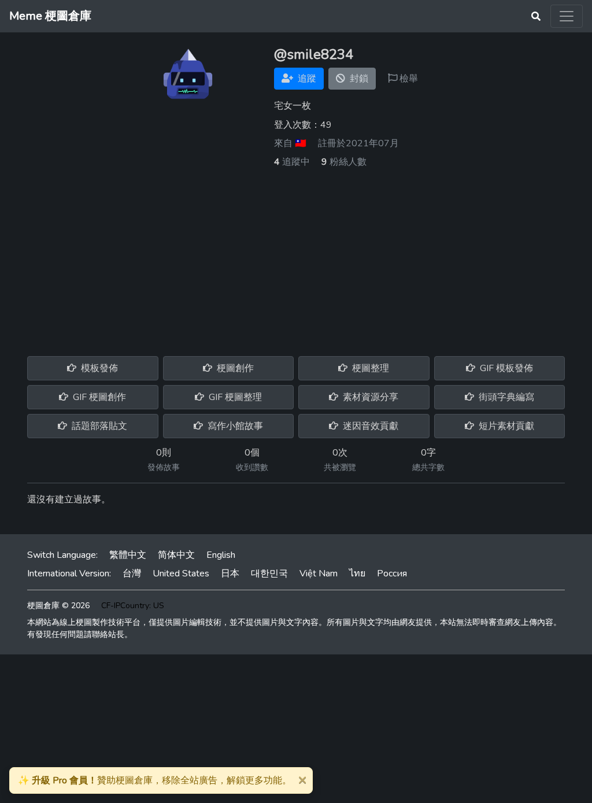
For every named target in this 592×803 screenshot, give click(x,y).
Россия (392, 573)
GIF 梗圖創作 (98, 397)
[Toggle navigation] (566, 16)
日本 (230, 573)
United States (181, 573)
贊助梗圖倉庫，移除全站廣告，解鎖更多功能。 (154, 780)
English (220, 555)
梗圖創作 (234, 368)
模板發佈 (98, 368)
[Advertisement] (296, 255)
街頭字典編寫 (505, 397)
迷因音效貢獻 (369, 426)
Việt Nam (318, 573)
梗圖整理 (369, 368)
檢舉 (407, 78)
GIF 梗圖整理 (234, 397)
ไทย (357, 573)
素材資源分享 (369, 397)
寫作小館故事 (234, 426)
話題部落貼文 (98, 426)
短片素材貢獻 (505, 426)
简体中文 (176, 555)
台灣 (132, 573)
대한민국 (269, 573)
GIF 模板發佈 (505, 368)
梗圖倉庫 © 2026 (58, 605)
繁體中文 (127, 555)
